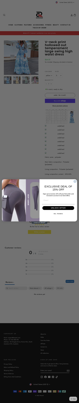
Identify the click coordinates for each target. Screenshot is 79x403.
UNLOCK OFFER (58, 208)
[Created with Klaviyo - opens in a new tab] (39, 222)
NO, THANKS (58, 213)
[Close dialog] (75, 181)
